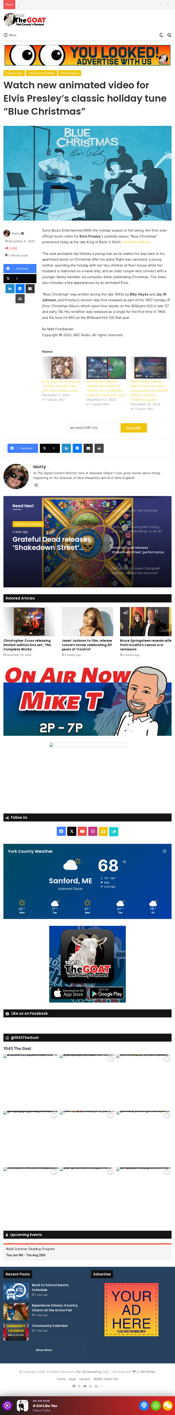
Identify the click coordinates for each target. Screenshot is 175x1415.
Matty (16, 233)
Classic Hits (14, 73)
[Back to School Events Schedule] (15, 1291)
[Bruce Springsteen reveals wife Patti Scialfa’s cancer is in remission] (146, 621)
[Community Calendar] (15, 1332)
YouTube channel (135, 242)
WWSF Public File (106, 1379)
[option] (87, 541)
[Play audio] (7, 1406)
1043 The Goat (17, 1048)
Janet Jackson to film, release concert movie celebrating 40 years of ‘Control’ (87, 645)
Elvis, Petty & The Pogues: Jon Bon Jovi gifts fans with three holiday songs (61, 385)
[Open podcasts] (144, 1406)
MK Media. (148, 1371)
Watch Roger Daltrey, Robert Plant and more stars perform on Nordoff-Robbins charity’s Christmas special (150, 390)
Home (61, 1379)
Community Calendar (50, 1325)
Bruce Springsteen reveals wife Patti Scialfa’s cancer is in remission (146, 645)
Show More (44, 1350)
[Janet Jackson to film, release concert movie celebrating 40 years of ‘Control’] (87, 621)
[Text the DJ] (168, 1406)
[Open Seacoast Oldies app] (156, 1406)
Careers (84, 1379)
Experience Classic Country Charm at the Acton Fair (54, 1307)
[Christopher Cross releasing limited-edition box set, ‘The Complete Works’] (29, 621)
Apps (72, 1379)
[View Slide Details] (87, 701)
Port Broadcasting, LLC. (92, 1371)
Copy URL (133, 428)
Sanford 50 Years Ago (33, 4)
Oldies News (70, 73)
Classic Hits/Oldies (41, 73)
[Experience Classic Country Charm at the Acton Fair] (15, 1311)
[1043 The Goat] (25, 20)
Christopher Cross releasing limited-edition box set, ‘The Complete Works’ (27, 645)
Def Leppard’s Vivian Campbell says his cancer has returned (57, 543)
